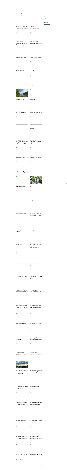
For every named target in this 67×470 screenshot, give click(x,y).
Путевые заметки (36, 10)
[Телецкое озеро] (19, 6)
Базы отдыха (17, 10)
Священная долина (32, 212)
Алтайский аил (32, 111)
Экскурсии (21, 10)
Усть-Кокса (45, 18)
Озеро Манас (18, 199)
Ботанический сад (32, 243)
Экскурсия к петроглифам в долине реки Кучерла (35, 435)
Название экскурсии (46, 22)
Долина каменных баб (19, 417)
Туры (23, 10)
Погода (50, 10)
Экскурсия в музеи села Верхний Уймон (21, 26)
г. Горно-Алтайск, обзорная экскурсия (35, 385)
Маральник (17, 304)
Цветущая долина (32, 304)
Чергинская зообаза (19, 243)
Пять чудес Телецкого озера (20, 70)
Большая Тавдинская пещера (20, 352)
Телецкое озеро (45, 17)
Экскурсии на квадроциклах (34, 26)
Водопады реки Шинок (33, 199)
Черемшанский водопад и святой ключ (21, 290)
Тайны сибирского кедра (19, 111)
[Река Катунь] (18, 7)
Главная (16, 13)
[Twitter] (20, 459)
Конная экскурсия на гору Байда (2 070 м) (36, 417)
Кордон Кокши (18, 56)
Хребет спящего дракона (19, 140)
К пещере (31, 170)
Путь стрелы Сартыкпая (33, 290)
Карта (47, 10)
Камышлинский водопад (33, 352)
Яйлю (31, 56)
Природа (40, 10)
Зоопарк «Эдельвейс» (33, 140)
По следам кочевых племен (20, 212)
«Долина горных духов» (19, 385)
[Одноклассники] (21, 459)
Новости (33, 10)
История (43, 10)
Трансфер (30, 10)
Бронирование (26, 10)
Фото (45, 10)
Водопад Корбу (32, 70)
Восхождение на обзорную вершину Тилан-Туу (21, 170)
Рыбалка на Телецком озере (20, 41)
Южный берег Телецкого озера (34, 41)
